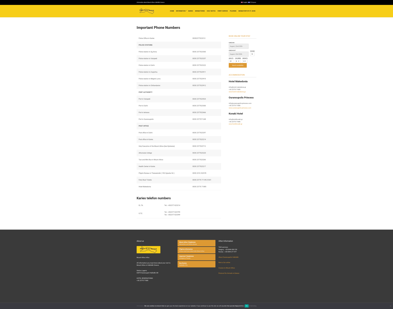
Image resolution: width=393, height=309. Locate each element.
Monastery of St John (246, 11)
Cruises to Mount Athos (227, 268)
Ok (247, 306)
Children (238, 58)
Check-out (232, 50)
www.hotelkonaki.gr (235, 124)
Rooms (252, 51)
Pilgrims (233, 11)
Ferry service (223, 11)
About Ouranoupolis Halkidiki (229, 257)
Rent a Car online (225, 262)
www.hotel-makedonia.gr (237, 92)
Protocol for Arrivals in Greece (229, 273)
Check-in (231, 42)
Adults (231, 58)
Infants (244, 58)
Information (180, 11)
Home (172, 11)
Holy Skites (211, 11)
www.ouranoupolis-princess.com (240, 108)
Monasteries (200, 11)
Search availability (237, 65)
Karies (190, 11)
